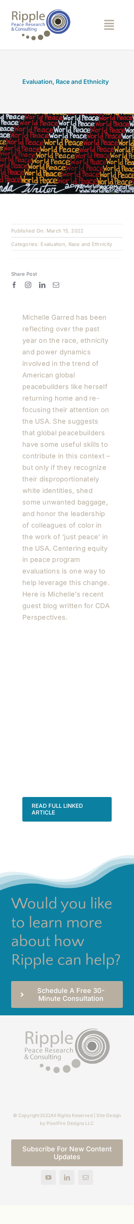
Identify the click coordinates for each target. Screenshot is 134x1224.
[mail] (56, 285)
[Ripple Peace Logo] (40, 12)
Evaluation (37, 81)
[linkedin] (42, 285)
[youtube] (48, 1177)
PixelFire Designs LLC (70, 1123)
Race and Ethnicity (82, 81)
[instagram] (28, 285)
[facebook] (14, 285)
